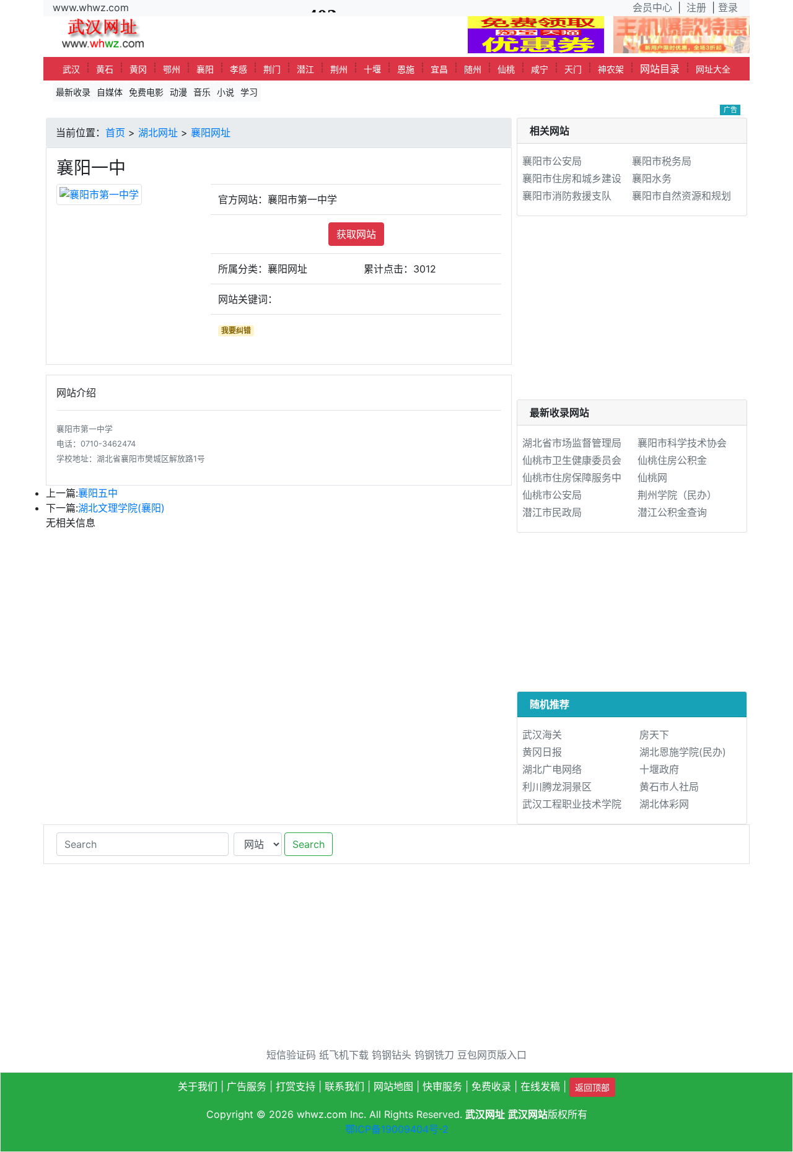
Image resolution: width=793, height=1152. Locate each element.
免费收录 (491, 1086)
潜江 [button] (305, 69)
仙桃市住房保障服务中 (571, 477)
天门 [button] (573, 69)
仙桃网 (652, 477)
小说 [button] (225, 92)
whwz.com (322, 1114)
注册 (696, 7)
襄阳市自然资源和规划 (681, 196)
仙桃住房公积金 (672, 460)
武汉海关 (542, 734)
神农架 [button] (611, 69)
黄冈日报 (542, 752)
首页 (115, 132)
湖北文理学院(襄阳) (121, 508)
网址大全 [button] (713, 69)
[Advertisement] (632, 312)
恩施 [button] (405, 69)
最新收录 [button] (73, 92)
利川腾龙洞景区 (557, 786)
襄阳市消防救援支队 (566, 196)
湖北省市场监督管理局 (571, 443)
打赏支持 (295, 1086)
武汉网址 (485, 1114)
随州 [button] (472, 69)
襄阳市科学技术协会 (682, 443)
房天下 (654, 734)
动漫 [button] (178, 92)
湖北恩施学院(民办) (682, 752)
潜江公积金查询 (672, 512)
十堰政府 (659, 769)
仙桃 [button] (506, 69)
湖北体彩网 (664, 804)
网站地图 (393, 1086)
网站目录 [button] (660, 69)
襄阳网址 (210, 132)
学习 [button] (249, 92)
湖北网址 (158, 132)
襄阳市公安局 (552, 161)
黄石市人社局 (669, 786)
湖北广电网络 (552, 769)
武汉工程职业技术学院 (571, 804)
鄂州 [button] (171, 69)
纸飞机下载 (344, 1055)
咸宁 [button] (539, 69)
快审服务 (442, 1086)
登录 (728, 7)
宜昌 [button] (439, 69)
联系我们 (344, 1086)
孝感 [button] (238, 69)
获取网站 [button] (356, 234)
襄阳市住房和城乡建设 (571, 178)
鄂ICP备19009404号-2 (397, 1129)
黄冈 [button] (138, 69)
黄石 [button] (104, 69)
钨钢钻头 (391, 1055)
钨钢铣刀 (434, 1055)
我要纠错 (236, 330)
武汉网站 (528, 1114)
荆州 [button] (339, 69)
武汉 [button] (71, 69)
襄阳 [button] (205, 69)
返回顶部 (592, 1087)
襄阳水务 (652, 178)
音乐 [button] (202, 92)
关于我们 (197, 1086)
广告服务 (246, 1086)
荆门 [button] (272, 69)
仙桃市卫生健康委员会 (571, 460)
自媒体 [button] (110, 92)
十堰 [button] (372, 69)
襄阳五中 (98, 493)
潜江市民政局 (552, 512)
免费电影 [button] (146, 92)
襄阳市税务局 (661, 161)
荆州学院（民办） (677, 495)
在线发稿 (540, 1086)
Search (308, 844)
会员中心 (652, 7)
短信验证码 (291, 1055)
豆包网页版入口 (492, 1055)
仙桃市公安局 (552, 495)
